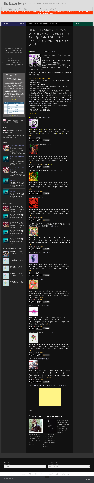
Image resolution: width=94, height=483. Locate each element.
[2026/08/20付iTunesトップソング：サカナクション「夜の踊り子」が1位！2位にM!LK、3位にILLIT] (6, 181)
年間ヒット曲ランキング (24, 9)
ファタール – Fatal (57, 171)
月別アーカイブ (7, 464)
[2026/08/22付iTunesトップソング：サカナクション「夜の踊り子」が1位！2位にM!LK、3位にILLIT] (6, 159)
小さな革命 (46, 306)
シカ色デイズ (53, 226)
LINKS (65, 9)
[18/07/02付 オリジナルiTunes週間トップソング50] (6, 276)
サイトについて (12, 9)
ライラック (47, 252)
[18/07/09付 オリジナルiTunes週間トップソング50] (6, 268)
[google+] (23, 24)
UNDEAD (40, 197)
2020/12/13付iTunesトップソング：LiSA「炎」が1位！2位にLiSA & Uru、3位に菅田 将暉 (35, 438)
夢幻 (49, 144)
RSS (61, 9)
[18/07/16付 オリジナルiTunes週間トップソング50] (6, 261)
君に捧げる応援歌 (43, 359)
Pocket (54, 51)
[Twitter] (21, 24)
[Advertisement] (47, 17)
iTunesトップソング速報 (40, 9)
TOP (5, 9)
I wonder (40, 279)
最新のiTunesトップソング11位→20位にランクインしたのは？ (52, 385)
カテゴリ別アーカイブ (53, 464)
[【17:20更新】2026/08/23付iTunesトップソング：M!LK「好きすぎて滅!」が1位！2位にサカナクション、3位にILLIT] (6, 148)
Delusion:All (45, 117)
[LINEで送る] (32, 51)
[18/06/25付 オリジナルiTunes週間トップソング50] (6, 283)
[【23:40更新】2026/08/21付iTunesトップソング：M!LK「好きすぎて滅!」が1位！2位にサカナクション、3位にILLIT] (6, 170)
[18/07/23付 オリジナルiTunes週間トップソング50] (6, 254)
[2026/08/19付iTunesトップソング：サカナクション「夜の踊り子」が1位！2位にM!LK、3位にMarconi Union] (6, 192)
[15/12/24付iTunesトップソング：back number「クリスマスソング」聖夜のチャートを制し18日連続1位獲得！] (50, 426)
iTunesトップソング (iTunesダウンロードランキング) (43, 23)
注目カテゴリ (53, 9)
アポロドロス (49, 332)
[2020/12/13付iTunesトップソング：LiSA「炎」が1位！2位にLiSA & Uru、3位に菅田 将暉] (36, 426)
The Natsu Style (14, 3)
